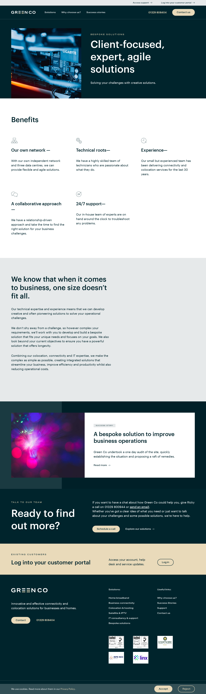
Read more (100, 465)
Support (162, 608)
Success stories (95, 12)
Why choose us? (71, 12)
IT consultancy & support (123, 618)
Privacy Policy (68, 689)
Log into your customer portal (176, 3)
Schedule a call (106, 528)
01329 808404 (157, 12)
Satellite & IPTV (118, 613)
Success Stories (166, 603)
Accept (163, 688)
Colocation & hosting (121, 608)
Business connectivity (122, 603)
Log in (165, 562)
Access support (141, 3)
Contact (21, 620)
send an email (139, 507)
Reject (186, 688)
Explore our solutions (138, 528)
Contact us (183, 12)
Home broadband (119, 598)
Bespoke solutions (119, 623)
